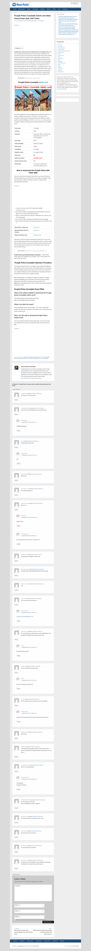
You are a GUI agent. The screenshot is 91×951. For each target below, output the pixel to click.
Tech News (60, 68)
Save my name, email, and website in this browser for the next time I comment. (31, 919)
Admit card (43, 82)
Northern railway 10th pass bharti (32, 78)
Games (48, 9)
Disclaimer (22, 941)
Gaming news (61, 55)
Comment (17, 885)
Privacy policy (30, 941)
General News (21, 9)
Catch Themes (76, 946)
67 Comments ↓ (41, 20)
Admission (60, 45)
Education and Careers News (35, 357)
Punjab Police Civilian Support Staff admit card (36, 250)
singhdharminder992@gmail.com (24, 616)
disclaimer (59, 89)
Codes (54, 9)
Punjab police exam (38, 120)
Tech (59, 9)
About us (15, 941)
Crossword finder (61, 47)
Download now (37, 235)
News (59, 59)
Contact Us (65, 9)
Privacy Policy (35, 946)
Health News (60, 58)
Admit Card (26, 357)
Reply (16, 399)
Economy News (61, 49)
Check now (36, 227)
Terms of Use (47, 941)
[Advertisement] (33, 36)
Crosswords (35, 9)
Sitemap (62, 941)
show (21, 48)
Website (17, 916)
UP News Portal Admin (32, 20)
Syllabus (59, 67)
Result (28, 9)
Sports (59, 65)
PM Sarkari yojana (62, 62)
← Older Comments (16, 389)
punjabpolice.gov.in (21, 210)
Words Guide (60, 71)
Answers (42, 9)
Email (16, 910)
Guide (59, 56)
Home (14, 9)
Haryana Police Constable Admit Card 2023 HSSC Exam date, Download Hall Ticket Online (68, 21)
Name (16, 905)
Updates (59, 70)
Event (59, 54)
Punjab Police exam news (22, 358)
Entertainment (61, 52)
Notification (60, 61)
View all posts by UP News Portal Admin (32, 378)
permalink (46, 358)
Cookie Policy (39, 941)
